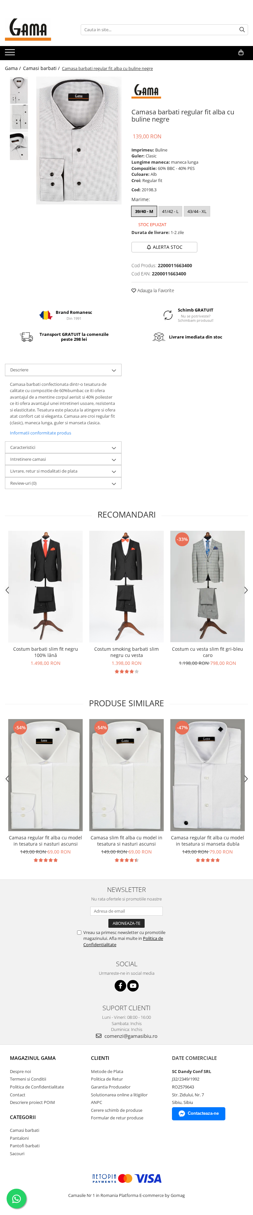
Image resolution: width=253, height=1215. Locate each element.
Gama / (13, 68)
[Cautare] (242, 29)
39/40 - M (144, 211)
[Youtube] (133, 986)
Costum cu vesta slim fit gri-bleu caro (207, 652)
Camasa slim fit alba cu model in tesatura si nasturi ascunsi (126, 840)
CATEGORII (23, 1117)
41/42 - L (170, 211)
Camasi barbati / (42, 68)
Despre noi (20, 1071)
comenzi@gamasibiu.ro (130, 1036)
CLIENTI (100, 1058)
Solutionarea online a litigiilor (119, 1095)
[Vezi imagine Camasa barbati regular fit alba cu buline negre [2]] (19, 146)
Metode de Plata (107, 1071)
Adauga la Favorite (155, 290)
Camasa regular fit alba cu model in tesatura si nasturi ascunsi (45, 840)
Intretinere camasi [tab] (28, 459)
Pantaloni (19, 1138)
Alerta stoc (168, 247)
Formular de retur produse (117, 1118)
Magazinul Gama (33, 1058)
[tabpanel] (79, 140)
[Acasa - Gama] (38, 29)
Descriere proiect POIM (32, 1102)
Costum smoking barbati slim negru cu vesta (126, 652)
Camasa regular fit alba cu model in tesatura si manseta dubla (207, 840)
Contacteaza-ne (203, 1113)
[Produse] (10, 54)
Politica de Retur (107, 1079)
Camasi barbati (24, 1130)
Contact (17, 1095)
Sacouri (17, 1154)
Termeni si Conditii (28, 1079)
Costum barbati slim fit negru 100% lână (45, 652)
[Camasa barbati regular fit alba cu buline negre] (79, 140)
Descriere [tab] (19, 370)
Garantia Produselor (110, 1087)
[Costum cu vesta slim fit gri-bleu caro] (207, 586)
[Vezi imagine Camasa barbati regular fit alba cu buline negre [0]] (19, 90)
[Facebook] (120, 986)
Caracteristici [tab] (22, 447)
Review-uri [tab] (23, 483)
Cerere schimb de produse (116, 1110)
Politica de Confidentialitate (37, 1087)
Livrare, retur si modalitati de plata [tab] (43, 471)
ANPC (96, 1102)
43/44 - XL (197, 211)
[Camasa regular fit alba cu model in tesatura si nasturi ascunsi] (45, 775)
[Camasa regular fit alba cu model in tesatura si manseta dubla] (207, 775)
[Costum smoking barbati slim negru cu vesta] (126, 587)
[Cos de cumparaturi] (241, 52)
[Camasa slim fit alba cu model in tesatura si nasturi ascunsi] (126, 775)
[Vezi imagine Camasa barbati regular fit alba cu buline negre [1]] (19, 118)
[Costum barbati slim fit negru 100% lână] (45, 587)
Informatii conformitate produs (40, 433)
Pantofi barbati (25, 1146)
